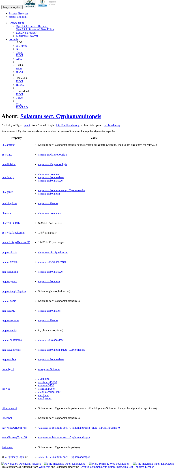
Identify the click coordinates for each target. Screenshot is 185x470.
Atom (19, 68)
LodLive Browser (26, 32)
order (7, 213)
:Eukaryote (46, 388)
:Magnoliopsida (52, 154)
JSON (19, 55)
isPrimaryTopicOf (14, 437)
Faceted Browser (18, 13)
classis (9, 252)
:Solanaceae (50, 180)
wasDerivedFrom (14, 427)
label (7, 417)
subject (8, 369)
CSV (19, 104)
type (6, 388)
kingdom (9, 203)
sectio (9, 330)
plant (27, 125)
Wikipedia (44, 466)
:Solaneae (49, 174)
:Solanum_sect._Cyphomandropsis (64, 437)
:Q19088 (47, 382)
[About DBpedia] (30, 6)
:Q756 (46, 385)
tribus (9, 359)
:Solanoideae (51, 177)
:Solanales (49, 213)
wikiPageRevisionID (16, 242)
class (7, 154)
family (8, 177)
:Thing (44, 378)
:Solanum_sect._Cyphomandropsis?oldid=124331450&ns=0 (79, 427)
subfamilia (12, 339)
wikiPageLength (13, 232)
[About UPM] (47, 6)
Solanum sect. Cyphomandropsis (60, 116)
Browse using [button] (16, 22)
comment (9, 408)
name (9, 300)
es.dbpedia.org (112, 125)
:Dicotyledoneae (53, 252)
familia (10, 271)
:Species (44, 398)
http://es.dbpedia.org (67, 125)
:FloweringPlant (49, 391)
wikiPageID (11, 222)
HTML (20, 84)
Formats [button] (13, 39)
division (9, 164)
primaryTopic (14, 456)
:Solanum (49, 193)
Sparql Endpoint (18, 16)
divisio (10, 261)
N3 (18, 48)
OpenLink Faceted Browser (32, 26)
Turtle (19, 52)
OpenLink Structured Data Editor (35, 29)
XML (19, 58)
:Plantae (48, 203)
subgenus (11, 349)
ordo (8, 310)
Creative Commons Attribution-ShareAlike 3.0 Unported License (117, 466)
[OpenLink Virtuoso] (21, 463)
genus (7, 191)
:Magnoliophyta (52, 164)
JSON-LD (22, 107)
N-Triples (21, 45)
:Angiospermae (52, 261)
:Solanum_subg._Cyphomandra (61, 190)
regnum (10, 320)
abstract (8, 144)
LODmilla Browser (27, 35)
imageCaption (14, 291)
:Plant (43, 395)
